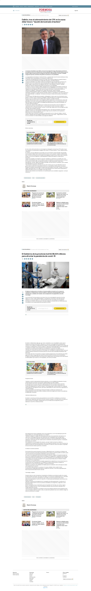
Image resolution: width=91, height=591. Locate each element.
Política (46, 6)
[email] (30, 24)
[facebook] (26, 24)
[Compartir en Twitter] (28, 24)
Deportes (17, 6)
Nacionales (37, 6)
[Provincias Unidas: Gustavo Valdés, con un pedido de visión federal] (26, 204)
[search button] (14, 6)
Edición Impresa (75, 6)
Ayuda (76, 585)
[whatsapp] (24, 24)
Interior (25, 6)
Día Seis (21, 6)
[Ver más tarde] (23, 24)
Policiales (42, 6)
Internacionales (31, 6)
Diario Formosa (31, 186)
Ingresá (76, 10)
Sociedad (50, 6)
